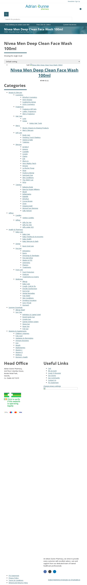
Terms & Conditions (16, 580)
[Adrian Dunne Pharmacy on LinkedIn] (54, 571)
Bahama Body (27, 187)
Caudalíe (25, 151)
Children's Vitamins (22, 333)
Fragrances (20, 107)
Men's (18, 126)
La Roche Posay (28, 168)
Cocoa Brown (27, 201)
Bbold (24, 192)
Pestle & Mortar (28, 173)
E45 (23, 159)
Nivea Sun (26, 324)
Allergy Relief (20, 310)
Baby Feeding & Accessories (32, 237)
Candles (18, 215)
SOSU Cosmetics (28, 104)
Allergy (24, 281)
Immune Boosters (22, 340)
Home (6, 32)
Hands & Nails (27, 140)
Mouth (18, 345)
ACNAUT (25, 147)
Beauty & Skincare (15, 92)
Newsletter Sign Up (74, 1)
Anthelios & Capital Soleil (31, 314)
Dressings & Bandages (30, 255)
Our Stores (52, 375)
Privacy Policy (14, 578)
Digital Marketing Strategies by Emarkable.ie (64, 580)
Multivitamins (20, 348)
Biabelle (25, 196)
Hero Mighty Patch (29, 163)
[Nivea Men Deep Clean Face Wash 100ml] (46, 65)
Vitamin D (19, 352)
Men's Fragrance (28, 114)
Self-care (19, 133)
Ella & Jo (25, 161)
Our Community (54, 378)
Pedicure (25, 274)
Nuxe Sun (25, 326)
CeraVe (25, 154)
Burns (24, 253)
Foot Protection (28, 272)
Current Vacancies (69, 25)
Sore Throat (26, 303)
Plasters (25, 265)
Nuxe (24, 170)
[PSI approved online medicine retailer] (12, 407)
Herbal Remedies (28, 293)
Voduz (24, 121)
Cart (49, 368)
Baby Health (26, 239)
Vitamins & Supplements (18, 331)
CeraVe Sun (26, 319)
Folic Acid (19, 336)
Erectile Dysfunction (29, 288)
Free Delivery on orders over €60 (17, 25)
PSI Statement (53, 383)
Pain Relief (26, 296)
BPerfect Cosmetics (29, 97)
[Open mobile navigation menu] (4, 8)
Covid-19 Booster (54, 373)
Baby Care (19, 232)
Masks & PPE (27, 260)
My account (52, 371)
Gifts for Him (27, 225)
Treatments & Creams (30, 277)
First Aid (18, 248)
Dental (18, 244)
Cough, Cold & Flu (29, 286)
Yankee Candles (28, 218)
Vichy (24, 182)
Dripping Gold (27, 206)
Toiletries (25, 142)
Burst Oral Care (28, 246)
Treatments (26, 267)
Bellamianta (26, 194)
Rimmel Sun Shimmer (30, 208)
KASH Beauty (27, 100)
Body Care (26, 135)
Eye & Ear (26, 291)
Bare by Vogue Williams (31, 189)
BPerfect (25, 199)
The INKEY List (27, 180)
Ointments (26, 263)
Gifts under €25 (28, 227)
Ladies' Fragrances (29, 111)
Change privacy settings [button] (52, 386)
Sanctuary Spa (27, 175)
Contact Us (52, 380)
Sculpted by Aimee (29, 102)
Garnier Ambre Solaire (30, 322)
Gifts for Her (26, 222)
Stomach (25, 305)
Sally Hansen (27, 211)
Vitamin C (19, 350)
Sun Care (19, 312)
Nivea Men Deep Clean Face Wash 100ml (44, 72)
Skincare (19, 144)
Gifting (11, 213)
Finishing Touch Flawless (31, 137)
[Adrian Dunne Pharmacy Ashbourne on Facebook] (45, 571)
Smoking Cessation (29, 300)
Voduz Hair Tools (35, 123)
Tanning (18, 185)
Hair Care (19, 116)
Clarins (24, 156)
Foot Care (19, 270)
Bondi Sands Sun (28, 317)
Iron (17, 343)
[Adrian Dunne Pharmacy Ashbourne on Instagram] (49, 571)
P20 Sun (25, 329)
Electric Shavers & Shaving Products (35, 128)
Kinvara (25, 166)
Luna (24, 118)
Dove (24, 203)
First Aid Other (27, 258)
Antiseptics (26, 251)
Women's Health (22, 357)
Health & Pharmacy (16, 229)
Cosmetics (19, 95)
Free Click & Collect (43, 25)
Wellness (19, 355)
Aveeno (25, 149)
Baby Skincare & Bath (30, 241)
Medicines (19, 279)
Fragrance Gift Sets (29, 109)
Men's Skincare (27, 130)
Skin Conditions (28, 177)
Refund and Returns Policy (18, 583)
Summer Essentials (16, 307)
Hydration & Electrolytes (24, 338)
